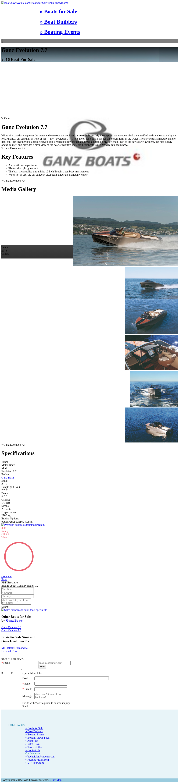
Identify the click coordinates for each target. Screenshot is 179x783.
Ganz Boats (7, 477)
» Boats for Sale (58, 11)
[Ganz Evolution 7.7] (89, 231)
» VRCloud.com (34, 756)
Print (4, 573)
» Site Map (55, 773)
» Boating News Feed (37, 731)
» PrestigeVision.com (37, 753)
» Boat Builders (58, 22)
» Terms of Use (33, 740)
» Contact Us (32, 743)
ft (2, 666)
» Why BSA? (32, 737)
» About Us (31, 734)
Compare (6, 569)
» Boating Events (60, 32)
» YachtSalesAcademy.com (40, 750)
